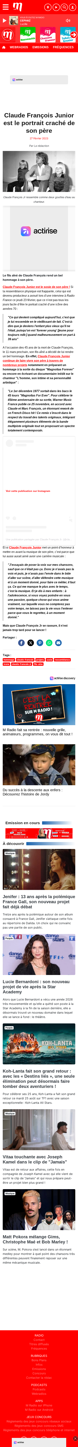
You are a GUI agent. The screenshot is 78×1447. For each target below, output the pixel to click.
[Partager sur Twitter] (30, 644)
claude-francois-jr (21, 664)
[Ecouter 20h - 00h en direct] (39, 833)
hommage (9, 659)
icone (6, 664)
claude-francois (25, 659)
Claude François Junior (25, 547)
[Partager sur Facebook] (20, 644)
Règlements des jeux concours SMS (39, 1426)
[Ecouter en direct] (56, 7)
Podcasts (39, 1389)
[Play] (5, 20)
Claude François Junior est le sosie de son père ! (36, 286)
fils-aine (38, 664)
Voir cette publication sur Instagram (28, 490)
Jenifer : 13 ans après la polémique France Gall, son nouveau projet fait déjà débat (39, 901)
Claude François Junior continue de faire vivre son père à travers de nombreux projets (36, 361)
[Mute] (68, 20)
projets (40, 659)
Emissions (40, 47)
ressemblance (62, 659)
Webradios (19, 47)
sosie (49, 659)
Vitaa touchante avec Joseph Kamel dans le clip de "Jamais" (35, 1159)
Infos (39, 1364)
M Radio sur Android (39, 1409)
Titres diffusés (39, 1344)
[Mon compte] (72, 7)
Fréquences (63, 47)
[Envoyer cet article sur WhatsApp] (48, 644)
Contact (39, 1340)
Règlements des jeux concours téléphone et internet (39, 1430)
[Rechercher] (64, 7)
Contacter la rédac (39, 1377)
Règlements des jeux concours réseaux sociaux (39, 1421)
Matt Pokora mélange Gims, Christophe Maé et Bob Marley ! (35, 1239)
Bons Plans (39, 1360)
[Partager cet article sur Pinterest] (39, 644)
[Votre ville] (48, 7)
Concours (39, 1373)
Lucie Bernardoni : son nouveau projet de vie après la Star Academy (36, 986)
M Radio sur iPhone (39, 1405)
